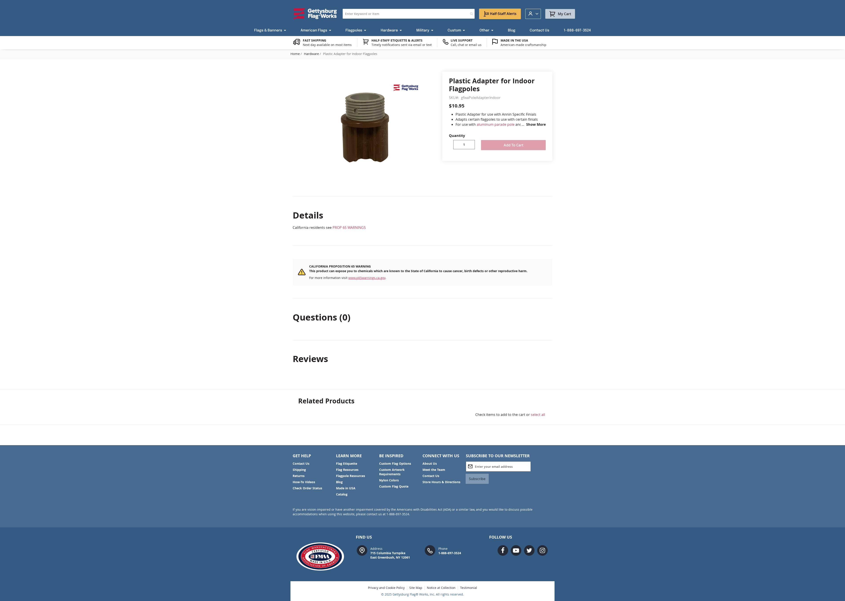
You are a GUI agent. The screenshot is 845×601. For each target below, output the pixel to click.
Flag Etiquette (346, 463)
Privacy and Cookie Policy (386, 588)
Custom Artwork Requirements (392, 472)
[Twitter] (529, 550)
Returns (299, 476)
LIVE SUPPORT (461, 40)
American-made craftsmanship (523, 45)
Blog (339, 482)
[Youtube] (516, 550)
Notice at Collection (441, 588)
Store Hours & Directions (441, 482)
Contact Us (301, 463)
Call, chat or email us (466, 45)
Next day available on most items (327, 45)
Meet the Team (433, 470)
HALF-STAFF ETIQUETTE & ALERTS (396, 40)
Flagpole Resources (350, 476)
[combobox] (409, 14)
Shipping (299, 470)
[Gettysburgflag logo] (322, 556)
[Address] (362, 550)
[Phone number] (430, 550)
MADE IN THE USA (514, 40)
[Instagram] (542, 550)
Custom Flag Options (395, 463)
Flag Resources (347, 470)
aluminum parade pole (495, 124)
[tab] (422, 215)
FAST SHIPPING (314, 40)
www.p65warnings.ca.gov (366, 278)
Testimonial (468, 588)
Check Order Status (307, 488)
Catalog (341, 494)
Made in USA (345, 488)
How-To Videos (304, 482)
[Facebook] (503, 550)
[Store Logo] (315, 13)
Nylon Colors (389, 480)
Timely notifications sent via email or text (401, 45)
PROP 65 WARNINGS (349, 227)
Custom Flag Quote (393, 486)
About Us (429, 463)
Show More (536, 124)
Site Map (415, 588)
